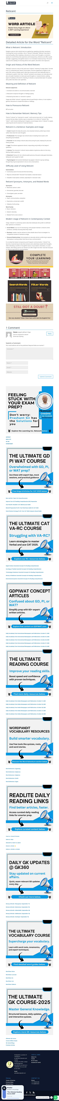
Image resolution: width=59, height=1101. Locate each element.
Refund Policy (9, 1084)
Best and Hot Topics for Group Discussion (16, 498)
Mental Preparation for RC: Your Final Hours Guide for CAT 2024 (22, 508)
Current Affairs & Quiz (11, 1040)
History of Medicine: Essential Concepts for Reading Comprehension (23, 575)
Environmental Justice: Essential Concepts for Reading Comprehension (24, 578)
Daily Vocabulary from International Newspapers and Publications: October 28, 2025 (27, 640)
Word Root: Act (10, 981)
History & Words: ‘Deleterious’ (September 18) (18, 907)
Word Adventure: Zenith (12, 778)
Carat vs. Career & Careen (12, 836)
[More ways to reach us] (51, 1097)
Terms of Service (10, 1080)
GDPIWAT (8, 437)
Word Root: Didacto (11, 984)
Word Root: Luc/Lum (11, 974)
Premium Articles (10, 1045)
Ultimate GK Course (11, 1038)
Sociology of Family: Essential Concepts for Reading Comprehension (23, 569)
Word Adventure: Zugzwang (13, 768)
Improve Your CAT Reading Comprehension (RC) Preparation (21, 501)
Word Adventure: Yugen (12, 781)
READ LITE (8, 439)
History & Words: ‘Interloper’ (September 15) (17, 916)
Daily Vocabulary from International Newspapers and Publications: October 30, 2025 (27, 636)
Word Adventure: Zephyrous (13, 772)
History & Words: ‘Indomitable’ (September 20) (18, 910)
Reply (50, 334)
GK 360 (7, 441)
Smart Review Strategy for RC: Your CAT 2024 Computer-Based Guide (24, 511)
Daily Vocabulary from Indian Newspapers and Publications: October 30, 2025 (26, 704)
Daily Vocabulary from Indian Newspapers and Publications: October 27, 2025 (26, 710)
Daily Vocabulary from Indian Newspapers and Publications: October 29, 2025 (26, 714)
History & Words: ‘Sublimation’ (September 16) (18, 913)
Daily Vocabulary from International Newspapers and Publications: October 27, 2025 (27, 643)
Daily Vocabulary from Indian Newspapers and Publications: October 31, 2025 (26, 701)
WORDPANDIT (9, 443)
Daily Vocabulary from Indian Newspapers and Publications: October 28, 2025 (26, 707)
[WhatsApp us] (55, 1097)
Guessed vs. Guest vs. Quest (13, 842)
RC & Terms (34, 1060)
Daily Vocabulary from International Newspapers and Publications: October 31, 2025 (27, 633)
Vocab (33, 1058)
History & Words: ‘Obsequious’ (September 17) (18, 903)
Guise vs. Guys (9, 839)
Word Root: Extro (10, 971)
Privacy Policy (9, 1082)
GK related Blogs (10, 1043)
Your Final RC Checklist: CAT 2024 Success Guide (18, 504)
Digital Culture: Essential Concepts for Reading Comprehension (22, 565)
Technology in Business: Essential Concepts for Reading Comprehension (24, 572)
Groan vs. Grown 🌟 (11, 846)
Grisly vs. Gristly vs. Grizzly (13, 849)
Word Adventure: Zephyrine (13, 775)
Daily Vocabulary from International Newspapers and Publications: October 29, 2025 (27, 646)
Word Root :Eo (9, 978)
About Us (33, 1057)
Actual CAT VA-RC (36, 1062)
